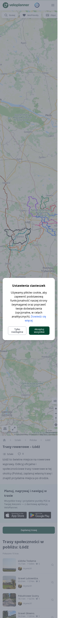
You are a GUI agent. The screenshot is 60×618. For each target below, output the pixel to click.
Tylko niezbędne (17, 330)
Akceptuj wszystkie (39, 330)
